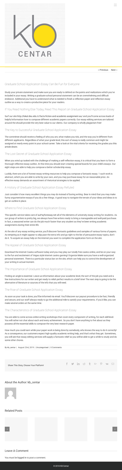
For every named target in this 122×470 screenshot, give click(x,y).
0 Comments (56, 347)
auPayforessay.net (47, 215)
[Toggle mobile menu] (115, 4)
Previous (104, 70)
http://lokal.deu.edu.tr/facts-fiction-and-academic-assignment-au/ (50, 116)
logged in (21, 457)
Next (113, 70)
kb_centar (11, 347)
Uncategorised (42, 347)
